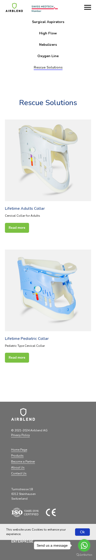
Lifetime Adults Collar (25, 208)
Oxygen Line (48, 56)
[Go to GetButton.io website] (84, 555)
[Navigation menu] (87, 7)
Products (17, 456)
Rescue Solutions (48, 67)
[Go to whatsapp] (84, 545)
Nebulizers (48, 44)
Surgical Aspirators (48, 22)
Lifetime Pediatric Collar (27, 338)
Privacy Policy (20, 435)
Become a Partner (23, 462)
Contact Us (19, 473)
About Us (18, 467)
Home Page (19, 450)
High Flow (48, 33)
